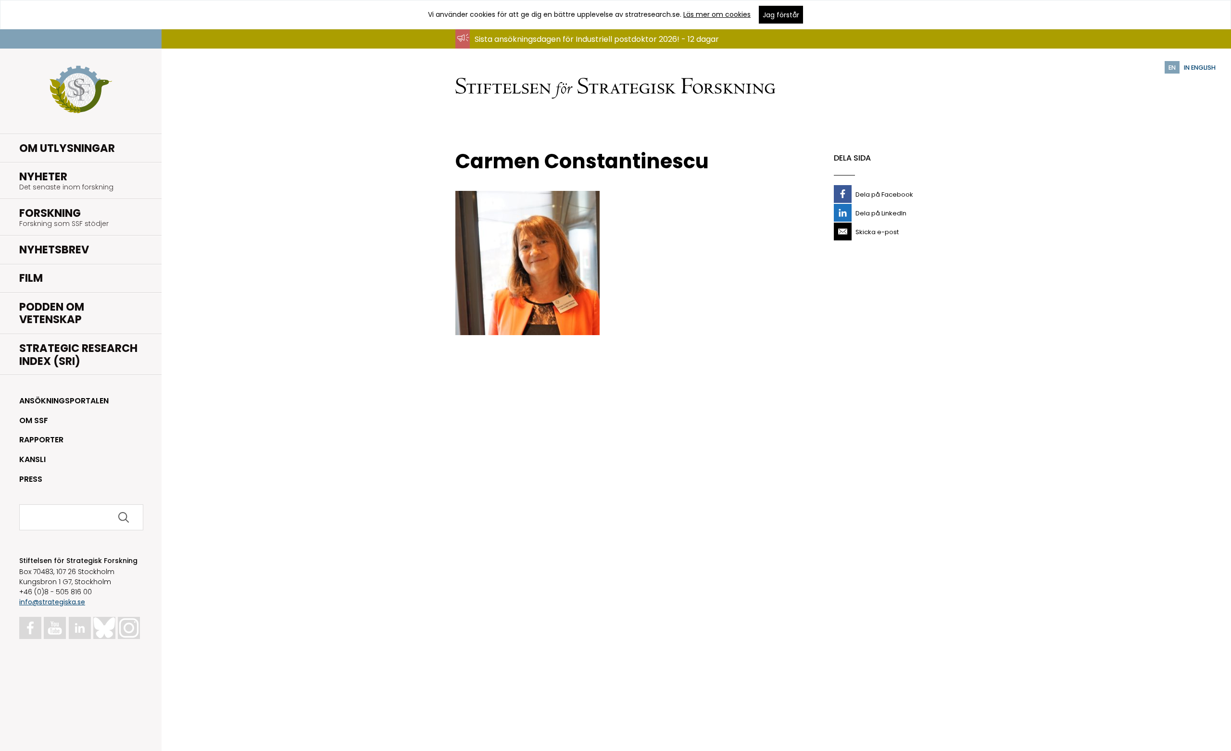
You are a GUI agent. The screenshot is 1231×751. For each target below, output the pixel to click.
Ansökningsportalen (64, 400)
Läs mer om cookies (717, 14)
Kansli (32, 459)
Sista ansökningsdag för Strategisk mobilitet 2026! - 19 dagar (589, 48)
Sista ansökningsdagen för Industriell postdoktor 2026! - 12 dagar (597, 39)
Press (30, 479)
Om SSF (33, 420)
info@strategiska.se (52, 602)
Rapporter (41, 439)
